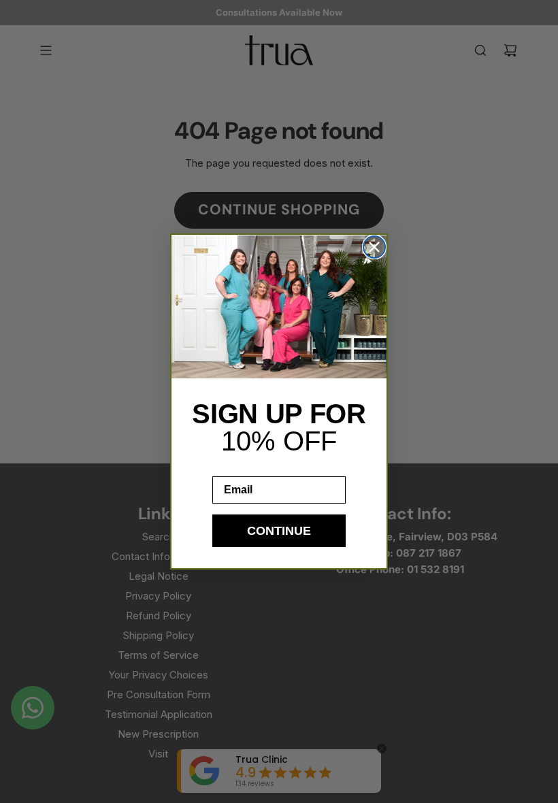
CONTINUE (279, 531)
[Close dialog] (374, 247)
